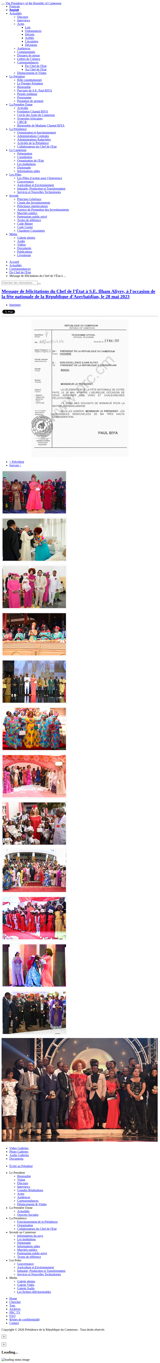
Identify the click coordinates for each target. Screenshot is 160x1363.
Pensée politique (27, 94)
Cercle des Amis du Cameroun (36, 115)
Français (14, 6)
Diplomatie (24, 167)
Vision (21, 1179)
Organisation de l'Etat (30, 160)
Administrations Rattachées (34, 139)
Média (13, 234)
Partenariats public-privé (32, 216)
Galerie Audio (26, 1288)
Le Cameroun (17, 150)
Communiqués (26, 52)
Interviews (23, 20)
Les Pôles (15, 174)
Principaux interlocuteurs (32, 206)
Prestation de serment (30, 101)
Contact (14, 1323)
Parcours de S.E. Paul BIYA (34, 90)
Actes (20, 24)
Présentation (24, 153)
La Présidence (18, 129)
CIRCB (22, 122)
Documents (24, 248)
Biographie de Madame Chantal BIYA (41, 125)
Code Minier (25, 223)
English (14, 9)
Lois (27, 27)
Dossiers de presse (28, 55)
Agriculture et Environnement (35, 185)
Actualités (15, 13)
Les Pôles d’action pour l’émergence (39, 178)
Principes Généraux (29, 199)
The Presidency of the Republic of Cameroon (33, 3)
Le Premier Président (30, 83)
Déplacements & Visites (32, 1204)
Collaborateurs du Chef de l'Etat (37, 146)
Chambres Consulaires (31, 230)
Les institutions (26, 164)
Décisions (31, 45)
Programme (24, 97)
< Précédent (16, 461)
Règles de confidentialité (24, 1319)
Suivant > (15, 465)
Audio (21, 241)
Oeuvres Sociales (27, 1214)
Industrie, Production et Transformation (41, 188)
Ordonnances (33, 31)
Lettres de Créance (28, 59)
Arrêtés (29, 38)
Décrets (29, 34)
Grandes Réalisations (30, 1190)
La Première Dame (21, 104)
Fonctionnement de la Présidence (37, 1221)
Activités (22, 108)
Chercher (15, 1302)
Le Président (17, 76)
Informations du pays (30, 1235)
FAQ (12, 1316)
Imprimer (15, 304)
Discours (22, 16)
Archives (14, 1309)
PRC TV (14, 1312)
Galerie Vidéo (25, 1284)
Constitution (24, 157)
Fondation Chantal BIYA (32, 111)
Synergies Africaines (30, 118)
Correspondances (27, 62)
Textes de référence (29, 220)
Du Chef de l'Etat (35, 66)
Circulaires (31, 41)
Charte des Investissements (33, 202)
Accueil (14, 261)
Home (13, 1298)
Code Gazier (25, 227)
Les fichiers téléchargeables (34, 1291)
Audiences (23, 48)
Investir (14, 195)
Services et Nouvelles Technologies (39, 192)
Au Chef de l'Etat (35, 69)
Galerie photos (26, 237)
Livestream (24, 255)
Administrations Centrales (33, 136)
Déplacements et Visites (31, 73)
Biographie (24, 87)
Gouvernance (25, 181)
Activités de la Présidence (33, 143)
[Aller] (39, 283)
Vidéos (21, 244)
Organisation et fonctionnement (36, 132)
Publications (24, 251)
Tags (12, 1305)
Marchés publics (27, 213)
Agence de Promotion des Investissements (43, 209)
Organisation (25, 1225)
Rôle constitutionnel (29, 80)
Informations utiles (28, 171)
